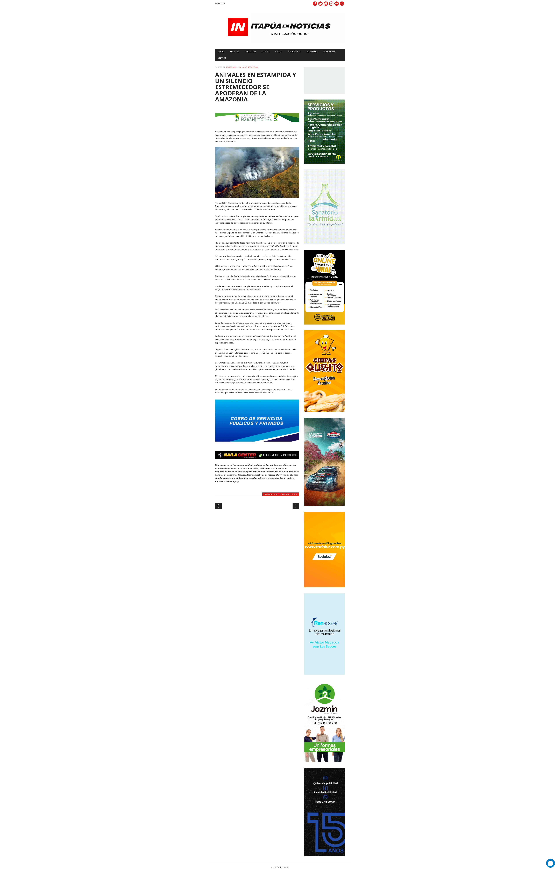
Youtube (326, 3)
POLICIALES (250, 51)
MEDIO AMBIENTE (289, 494)
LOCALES (234, 51)
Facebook (315, 3)
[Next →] (296, 506)
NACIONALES (294, 51)
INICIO (221, 51)
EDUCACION (329, 51)
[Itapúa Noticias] (280, 42)
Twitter (320, 3)
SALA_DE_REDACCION (248, 67)
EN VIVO (222, 57)
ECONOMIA (312, 51)
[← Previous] (218, 506)
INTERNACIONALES (272, 494)
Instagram (331, 3)
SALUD (278, 51)
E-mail (337, 4)
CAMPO (266, 51)
